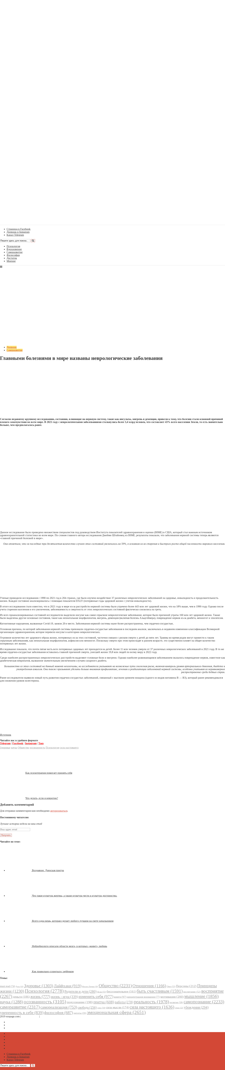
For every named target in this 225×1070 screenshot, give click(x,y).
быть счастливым (160, 991)
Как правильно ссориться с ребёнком (53, 971)
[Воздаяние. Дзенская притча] (19, 870)
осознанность (37, 747)
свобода (87, 1007)
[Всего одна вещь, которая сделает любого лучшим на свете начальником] (19, 921)
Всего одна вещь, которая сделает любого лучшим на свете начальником (72, 921)
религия (176, 1002)
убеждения (196, 1007)
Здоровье (5, 747)
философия (58, 1012)
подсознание (80, 1002)
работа (124, 1002)
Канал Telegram (15, 1028)
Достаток (12, 258)
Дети (19, 986)
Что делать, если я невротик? (41, 798)
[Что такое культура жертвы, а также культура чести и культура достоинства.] (19, 895)
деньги (21, 996)
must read (7, 986)
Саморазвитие (15, 252)
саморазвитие (20, 1006)
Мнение (11, 261)
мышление (201, 996)
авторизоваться (58, 810)
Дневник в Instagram (18, 1025)
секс (101, 1007)
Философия (13, 255)
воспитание (192, 991)
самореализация (58, 1007)
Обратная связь (30, 1016)
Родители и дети (80, 991)
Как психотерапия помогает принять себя (48, 772)
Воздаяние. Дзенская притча (48, 870)
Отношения (149, 985)
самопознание (204, 1001)
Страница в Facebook (18, 1022)
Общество (23, 747)
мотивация (172, 996)
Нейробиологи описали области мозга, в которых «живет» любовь (69, 946)
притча (103, 1002)
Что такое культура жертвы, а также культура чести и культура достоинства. (74, 895)
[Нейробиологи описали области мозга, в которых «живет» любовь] (19, 946)
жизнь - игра (64, 997)
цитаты (80, 1013)
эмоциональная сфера (116, 1012)
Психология (13, 246)
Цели (101, 992)
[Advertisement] (112, 392)
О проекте (46, 1016)
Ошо (171, 986)
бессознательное (121, 991)
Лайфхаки (67, 986)
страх (179, 1008)
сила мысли (117, 1007)
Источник (5, 734)
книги (120, 996)
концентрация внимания (143, 996)
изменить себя (96, 996)
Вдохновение (14, 249)
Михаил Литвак (90, 986)
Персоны (186, 986)
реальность (151, 1001)
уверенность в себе (21, 1012)
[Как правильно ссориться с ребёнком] (19, 971)
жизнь (40, 996)
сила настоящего (69, 747)
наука (14, 747)
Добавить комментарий (16, 366)
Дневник (12, 347)
